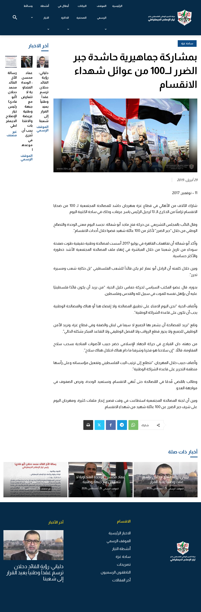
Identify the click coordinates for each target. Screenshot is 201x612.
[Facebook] (111, 425)
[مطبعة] (88, 425)
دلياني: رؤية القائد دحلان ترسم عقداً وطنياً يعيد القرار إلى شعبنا (44, 97)
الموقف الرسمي (43, 128)
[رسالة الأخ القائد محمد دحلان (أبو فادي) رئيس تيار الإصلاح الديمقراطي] (11, 62)
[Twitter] (99, 425)
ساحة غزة (187, 43)
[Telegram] (122, 425)
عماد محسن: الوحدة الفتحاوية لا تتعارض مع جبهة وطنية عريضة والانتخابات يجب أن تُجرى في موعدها (27, 111)
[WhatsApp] (133, 425)
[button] (15, 18)
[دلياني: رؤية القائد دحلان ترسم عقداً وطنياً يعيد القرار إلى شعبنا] (43, 62)
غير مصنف (12, 133)
